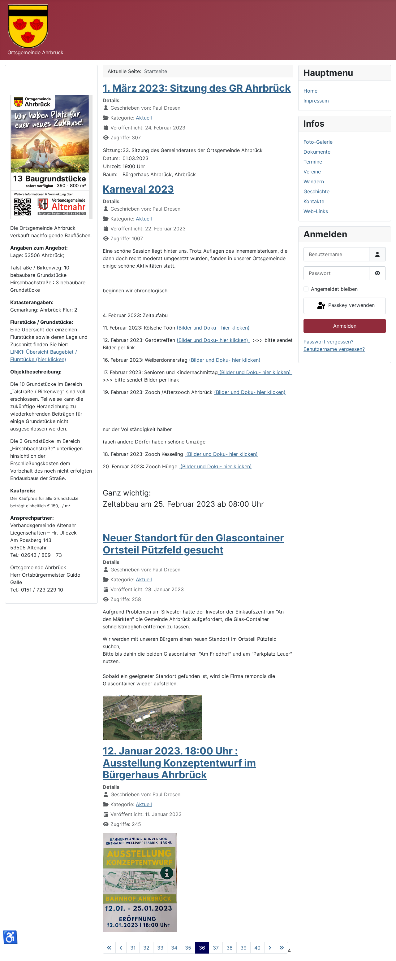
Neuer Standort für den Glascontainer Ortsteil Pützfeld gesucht (193, 544)
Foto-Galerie (318, 142)
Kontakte (313, 201)
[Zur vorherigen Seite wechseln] (121, 948)
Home (310, 91)
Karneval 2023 (138, 189)
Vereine (312, 171)
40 (257, 948)
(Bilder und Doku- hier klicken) (213, 340)
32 (146, 948)
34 (174, 948)
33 (160, 948)
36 (202, 948)
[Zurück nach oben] (385, 949)
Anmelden (344, 326)
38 (229, 948)
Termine (312, 162)
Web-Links (315, 211)
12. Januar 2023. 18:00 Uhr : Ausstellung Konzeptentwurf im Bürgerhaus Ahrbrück (179, 763)
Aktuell (144, 118)
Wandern (313, 181)
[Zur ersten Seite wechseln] (109, 948)
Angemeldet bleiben (334, 289)
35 (188, 948)
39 (243, 948)
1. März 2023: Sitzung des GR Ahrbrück (197, 88)
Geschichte (316, 191)
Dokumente (316, 152)
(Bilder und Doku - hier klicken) (213, 328)
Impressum (316, 101)
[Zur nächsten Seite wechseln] (269, 948)
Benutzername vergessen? (334, 349)
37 (216, 948)
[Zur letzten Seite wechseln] (281, 948)
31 (133, 948)
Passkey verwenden (351, 305)
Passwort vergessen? (328, 342)
